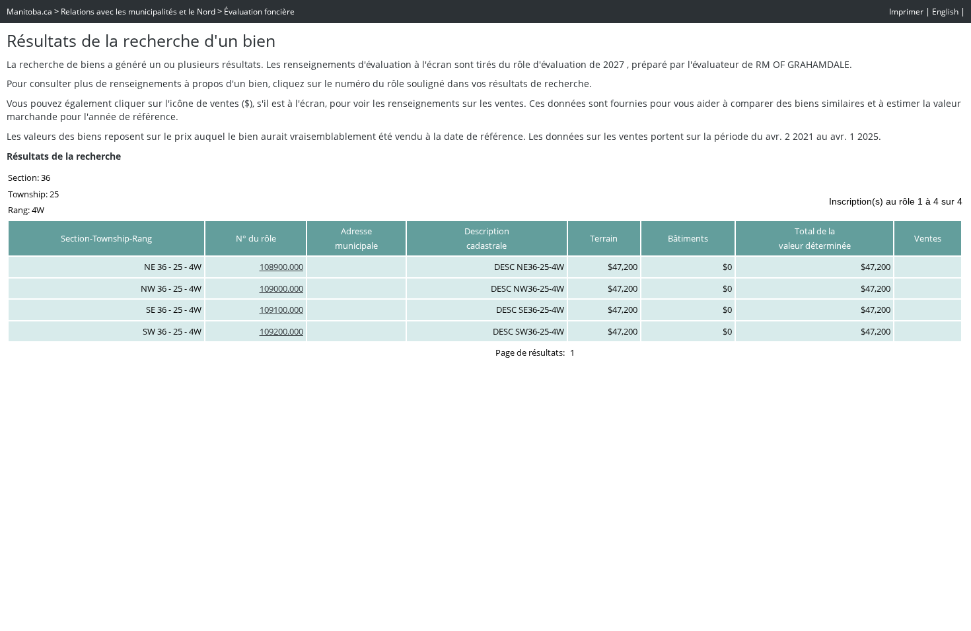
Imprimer (906, 12)
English (945, 12)
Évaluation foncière (259, 12)
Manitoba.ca (29, 12)
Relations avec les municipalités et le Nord (138, 12)
